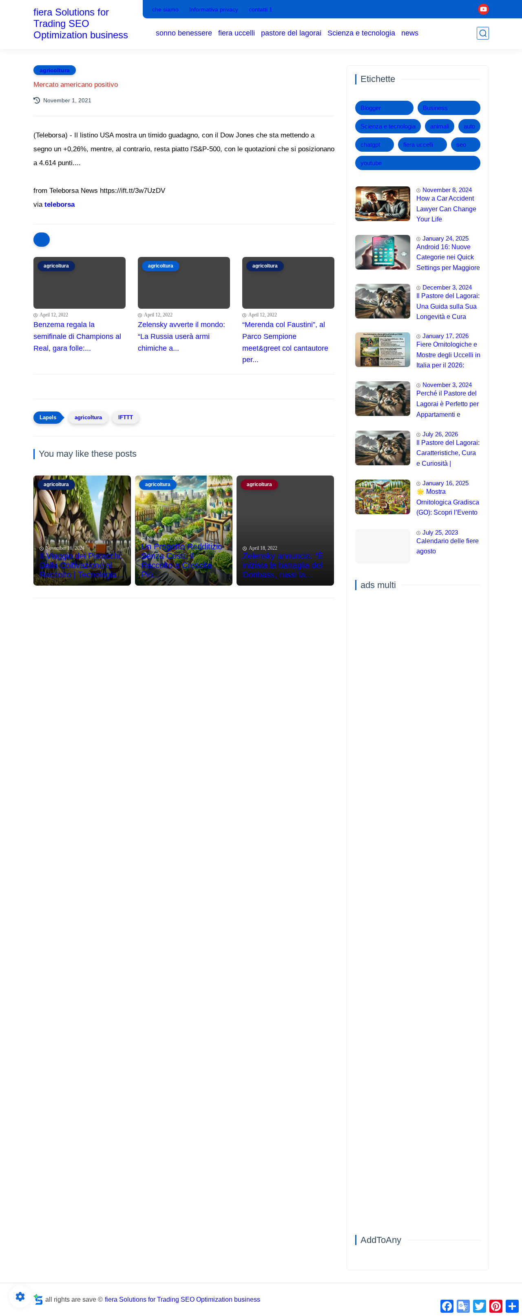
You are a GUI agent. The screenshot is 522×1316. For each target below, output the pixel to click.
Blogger (371, 107)
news (409, 33)
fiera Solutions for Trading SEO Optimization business (80, 23)
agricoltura (55, 70)
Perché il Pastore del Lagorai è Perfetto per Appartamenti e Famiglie (447, 405)
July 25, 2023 (440, 532)
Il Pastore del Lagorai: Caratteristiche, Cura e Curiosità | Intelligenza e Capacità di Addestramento (448, 454)
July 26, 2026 (440, 434)
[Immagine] (382, 203)
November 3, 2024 (447, 384)
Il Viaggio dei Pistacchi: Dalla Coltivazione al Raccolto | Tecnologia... (82, 565)
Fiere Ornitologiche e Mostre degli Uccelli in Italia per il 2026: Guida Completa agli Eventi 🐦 (448, 356)
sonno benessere (184, 33)
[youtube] (483, 9)
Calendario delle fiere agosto (447, 546)
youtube (371, 162)
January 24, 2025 (445, 238)
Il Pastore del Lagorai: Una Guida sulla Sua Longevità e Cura (448, 306)
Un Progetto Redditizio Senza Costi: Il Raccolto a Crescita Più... (181, 560)
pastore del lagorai (291, 33)
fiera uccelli (236, 33)
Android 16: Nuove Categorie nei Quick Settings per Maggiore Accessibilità (448, 258)
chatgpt (370, 144)
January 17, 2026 (445, 335)
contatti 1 (260, 9)
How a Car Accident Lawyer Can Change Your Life (446, 209)
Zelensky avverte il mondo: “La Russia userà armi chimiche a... (181, 336)
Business (435, 107)
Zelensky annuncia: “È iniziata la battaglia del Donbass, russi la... (283, 565)
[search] (483, 33)
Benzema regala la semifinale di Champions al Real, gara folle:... (77, 336)
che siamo (165, 9)
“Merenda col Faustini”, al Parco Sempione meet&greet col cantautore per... (285, 342)
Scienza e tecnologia (361, 33)
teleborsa (59, 204)
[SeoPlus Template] (38, 1299)
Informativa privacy (213, 9)
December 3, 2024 (447, 287)
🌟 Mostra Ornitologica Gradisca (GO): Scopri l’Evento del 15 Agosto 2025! (447, 503)
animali (439, 126)
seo (461, 144)
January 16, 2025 (445, 483)
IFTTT (125, 417)
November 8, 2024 (447, 189)
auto (469, 126)
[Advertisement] (184, 667)
